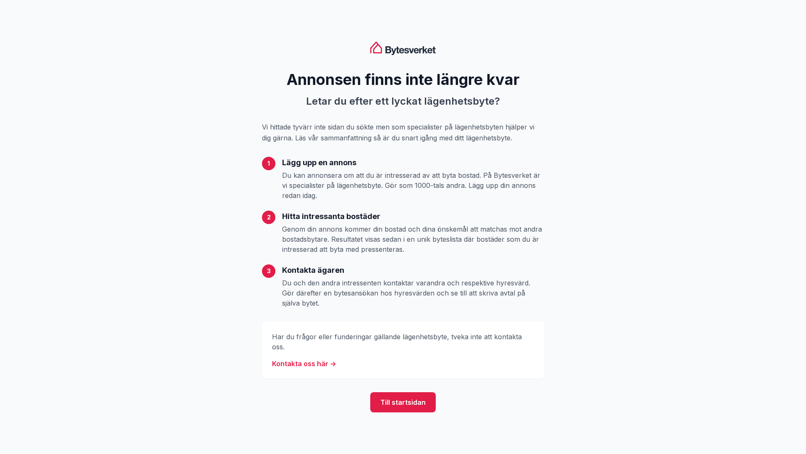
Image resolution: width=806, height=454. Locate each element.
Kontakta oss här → (304, 363)
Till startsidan (403, 402)
